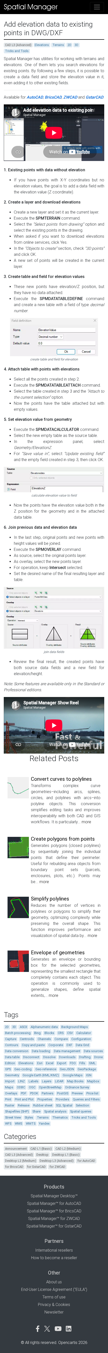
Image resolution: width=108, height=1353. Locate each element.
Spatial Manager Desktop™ (54, 1196)
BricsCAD (53, 97)
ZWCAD (70, 97)
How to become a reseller (54, 1257)
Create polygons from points (63, 839)
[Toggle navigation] (97, 7)
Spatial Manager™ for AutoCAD (54, 1203)
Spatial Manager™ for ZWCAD (54, 1218)
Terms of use (54, 1297)
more (86, 821)
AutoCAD (35, 97)
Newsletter (54, 1312)
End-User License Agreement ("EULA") (54, 1289)
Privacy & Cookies (54, 1304)
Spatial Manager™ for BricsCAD (54, 1211)
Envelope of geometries (58, 953)
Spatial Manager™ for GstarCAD (54, 1226)
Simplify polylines (50, 899)
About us (54, 1282)
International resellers (54, 1250)
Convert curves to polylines (61, 779)
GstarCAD (94, 97)
